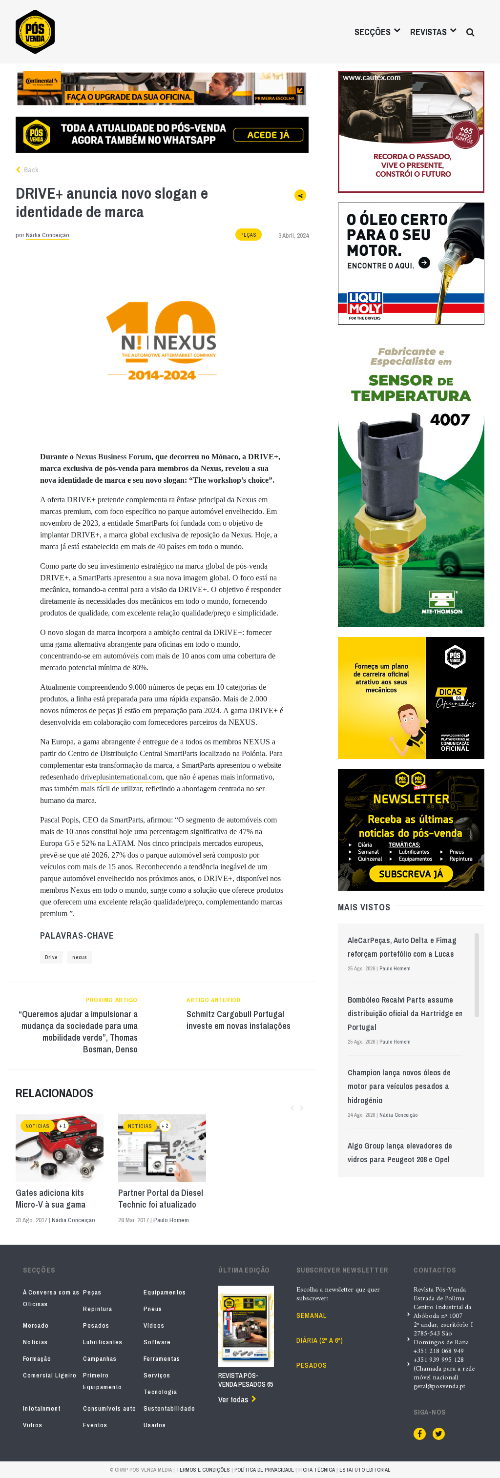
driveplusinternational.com (121, 777)
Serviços (157, 1375)
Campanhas (100, 1359)
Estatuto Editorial (364, 1469)
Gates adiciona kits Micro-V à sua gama (50, 1199)
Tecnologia (160, 1392)
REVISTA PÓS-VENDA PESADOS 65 (245, 1380)
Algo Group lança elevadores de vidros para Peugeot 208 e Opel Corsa (400, 1159)
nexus (79, 957)
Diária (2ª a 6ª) (319, 1340)
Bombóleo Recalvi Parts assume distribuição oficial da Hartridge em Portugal (406, 1013)
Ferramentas (162, 1359)
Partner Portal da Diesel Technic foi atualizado (160, 1199)
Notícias (37, 1126)
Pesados (96, 1325)
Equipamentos (165, 1292)
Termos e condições (203, 1469)
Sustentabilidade (169, 1408)
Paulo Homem (171, 1220)
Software (157, 1342)
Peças (248, 235)
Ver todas (233, 1399)
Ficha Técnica (316, 1469)
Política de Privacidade (264, 1469)
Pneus (153, 1309)
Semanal (311, 1315)
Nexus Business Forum (113, 456)
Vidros (32, 1425)
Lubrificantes (103, 1342)
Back (30, 169)
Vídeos (154, 1325)
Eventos (95, 1425)
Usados (155, 1425)
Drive (51, 957)
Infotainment (42, 1408)
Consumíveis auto (109, 1408)
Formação (37, 1359)
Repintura (97, 1309)
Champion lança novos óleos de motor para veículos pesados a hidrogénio (399, 1086)
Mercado (36, 1325)
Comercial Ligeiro (50, 1375)
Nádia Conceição (47, 235)
